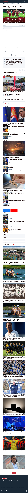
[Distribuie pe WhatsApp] (22, 25)
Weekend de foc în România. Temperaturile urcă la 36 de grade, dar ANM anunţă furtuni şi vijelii (16, 130)
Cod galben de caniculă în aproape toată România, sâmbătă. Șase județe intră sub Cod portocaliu (15, 229)
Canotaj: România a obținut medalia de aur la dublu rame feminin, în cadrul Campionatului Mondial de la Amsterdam (14, 62)
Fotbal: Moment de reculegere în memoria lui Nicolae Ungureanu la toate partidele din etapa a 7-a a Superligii (13, 396)
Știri (6, 3)
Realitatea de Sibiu (22, 487)
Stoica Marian (23, 280)
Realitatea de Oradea (11, 24)
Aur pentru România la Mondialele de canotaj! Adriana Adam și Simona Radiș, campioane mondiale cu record (13, 320)
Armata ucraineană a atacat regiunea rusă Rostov (11, 157)
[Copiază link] (19, 25)
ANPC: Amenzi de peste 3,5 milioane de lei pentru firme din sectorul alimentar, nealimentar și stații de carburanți (16, 201)
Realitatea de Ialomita (3, 487)
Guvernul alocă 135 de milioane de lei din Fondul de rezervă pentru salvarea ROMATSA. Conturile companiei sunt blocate (16, 205)
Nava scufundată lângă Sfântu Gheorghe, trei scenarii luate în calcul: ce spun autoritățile (16, 127)
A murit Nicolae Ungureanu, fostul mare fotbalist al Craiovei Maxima (14, 414)
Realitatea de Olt (13, 487)
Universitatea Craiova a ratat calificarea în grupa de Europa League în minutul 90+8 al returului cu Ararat (14, 452)
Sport (7, 3)
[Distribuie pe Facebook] (21, 25)
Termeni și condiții (5, 480)
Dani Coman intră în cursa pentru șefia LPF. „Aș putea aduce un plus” (13, 470)
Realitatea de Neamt (8, 487)
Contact (2, 480)
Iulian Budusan (23, 413)
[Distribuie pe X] (24, 25)
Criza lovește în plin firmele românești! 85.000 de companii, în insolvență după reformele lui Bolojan (12, 191)
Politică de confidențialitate (11, 480)
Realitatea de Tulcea (17, 487)
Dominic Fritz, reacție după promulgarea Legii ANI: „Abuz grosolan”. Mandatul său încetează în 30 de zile (16, 170)
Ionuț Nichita (23, 318)
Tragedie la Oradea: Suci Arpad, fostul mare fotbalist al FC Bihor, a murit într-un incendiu (15, 64)
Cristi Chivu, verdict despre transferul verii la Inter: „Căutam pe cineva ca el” (14, 66)
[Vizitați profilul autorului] (4, 25)
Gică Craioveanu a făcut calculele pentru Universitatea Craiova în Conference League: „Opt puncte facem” (13, 339)
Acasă (4, 3)
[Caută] (22, 1)
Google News (19, 72)
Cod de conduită (16, 480)
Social (4, 93)
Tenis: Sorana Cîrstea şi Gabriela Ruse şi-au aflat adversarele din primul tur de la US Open (14, 60)
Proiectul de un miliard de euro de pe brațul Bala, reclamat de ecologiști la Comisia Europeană (16, 134)
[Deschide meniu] (24, 1)
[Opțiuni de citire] (26, 491)
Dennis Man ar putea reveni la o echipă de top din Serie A (12, 94)
